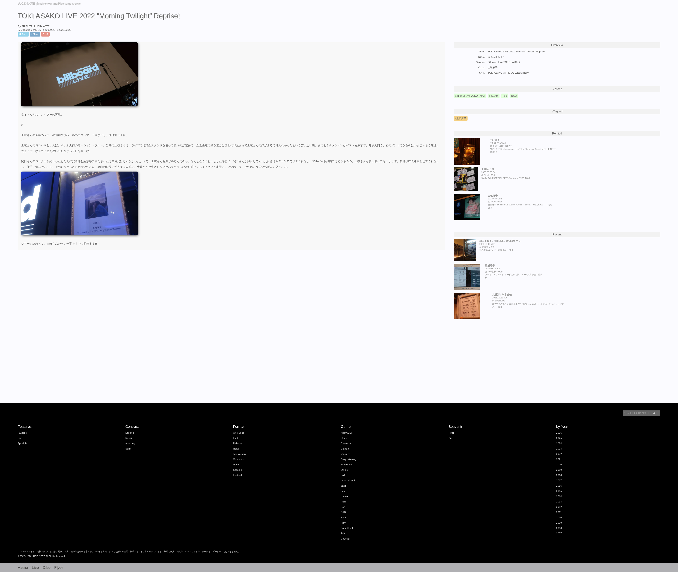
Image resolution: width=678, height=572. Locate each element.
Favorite (22, 432)
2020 (559, 464)
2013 (559, 501)
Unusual (345, 538)
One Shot (238, 432)
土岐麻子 (461, 118)
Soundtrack (347, 528)
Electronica (347, 464)
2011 (559, 512)
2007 (559, 533)
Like (20, 438)
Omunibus (239, 459)
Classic (345, 448)
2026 (559, 432)
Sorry (128, 448)
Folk (343, 475)
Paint (343, 501)
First (235, 438)
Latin (343, 491)
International (348, 480)
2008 (559, 528)
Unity (236, 464)
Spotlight (22, 443)
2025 (559, 438)
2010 (559, 517)
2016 (559, 485)
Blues (344, 438)
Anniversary (239, 454)
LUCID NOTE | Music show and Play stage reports (49, 3)
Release (237, 443)
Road (236, 448)
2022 (559, 454)
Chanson (346, 443)
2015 (559, 491)
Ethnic (344, 469)
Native (344, 496)
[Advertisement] (557, 355)
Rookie (129, 438)
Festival (237, 475)
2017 (559, 480)
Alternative (347, 432)
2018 (559, 475)
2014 (559, 496)
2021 (559, 459)
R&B (343, 512)
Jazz (343, 485)
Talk (343, 533)
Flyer (451, 432)
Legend (129, 432)
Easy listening (348, 459)
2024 (559, 443)
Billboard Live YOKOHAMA (503, 62)
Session (237, 469)
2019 (559, 469)
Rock (343, 517)
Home (23, 567)
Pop (343, 506)
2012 (559, 506)
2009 (559, 522)
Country (345, 454)
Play (343, 522)
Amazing (130, 443)
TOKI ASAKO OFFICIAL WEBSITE (507, 72)
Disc (450, 438)
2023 (559, 448)
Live (35, 567)
